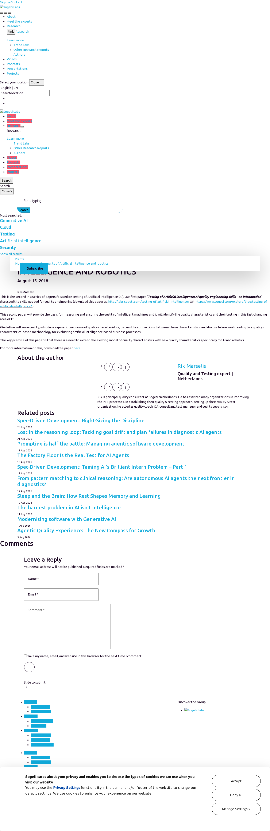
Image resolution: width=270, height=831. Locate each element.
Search (7, 180)
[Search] (1, 13)
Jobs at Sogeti (41, 711)
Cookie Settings (42, 745)
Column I (30, 702)
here (76, 348)
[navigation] (9, 13)
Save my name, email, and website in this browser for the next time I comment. (84, 656)
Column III (31, 730)
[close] (5, 13)
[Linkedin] (125, 367)
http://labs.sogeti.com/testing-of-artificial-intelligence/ (148, 301)
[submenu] (22, 126)
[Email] (108, 367)
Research (22, 31)
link (11, 31)
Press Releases (42, 721)
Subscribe (35, 268)
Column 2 (31, 716)
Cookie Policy (40, 740)
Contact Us (38, 726)
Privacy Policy (41, 735)
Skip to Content (11, 2)
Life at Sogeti (40, 707)
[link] (10, 7)
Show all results (11, 254)
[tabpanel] (135, 386)
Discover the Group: (192, 702)
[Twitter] (117, 367)
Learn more (15, 40)
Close (35, 82)
